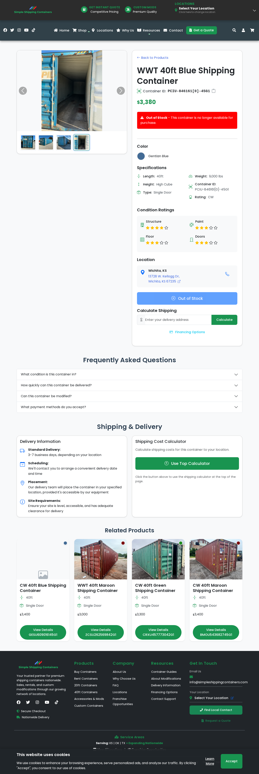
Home (64, 30)
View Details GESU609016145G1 (43, 632)
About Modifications (166, 679)
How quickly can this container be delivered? (56, 385)
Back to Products (154, 57)
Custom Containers (88, 706)
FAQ (116, 685)
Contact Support (163, 699)
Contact (176, 30)
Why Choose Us (124, 679)
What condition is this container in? (48, 374)
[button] (88, 30)
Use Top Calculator (190, 463)
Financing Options (189, 332)
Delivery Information (165, 685)
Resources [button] (151, 30)
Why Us (128, 30)
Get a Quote (203, 30)
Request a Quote (217, 721)
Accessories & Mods (89, 699)
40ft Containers (86, 692)
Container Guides (164, 672)
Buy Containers (85, 672)
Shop (82, 30)
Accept (232, 761)
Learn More (209, 761)
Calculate (224, 319)
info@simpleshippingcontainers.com (219, 682)
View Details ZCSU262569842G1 (100, 632)
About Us (119, 672)
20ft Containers (85, 685)
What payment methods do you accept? (53, 407)
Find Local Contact (218, 710)
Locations (105, 30)
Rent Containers (86, 679)
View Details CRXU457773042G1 (158, 632)
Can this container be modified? (46, 396)
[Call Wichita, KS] (227, 274)
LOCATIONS (184, 3)
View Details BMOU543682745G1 (216, 632)
